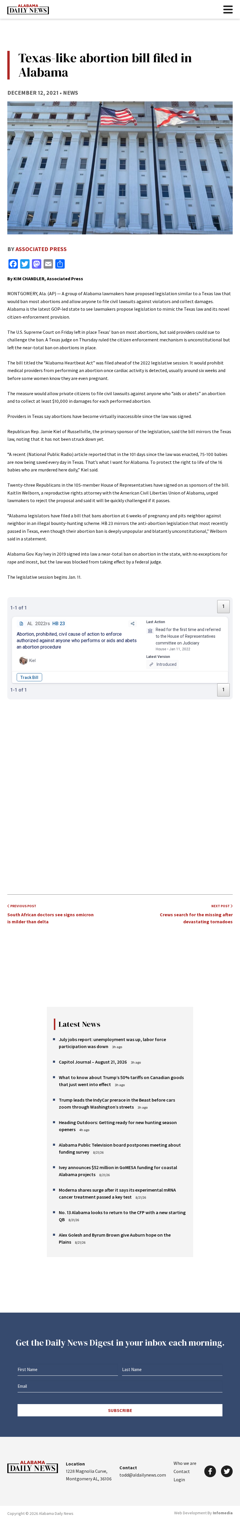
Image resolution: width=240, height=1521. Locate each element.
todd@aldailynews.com (142, 1475)
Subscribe (120, 1410)
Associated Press (41, 249)
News (70, 92)
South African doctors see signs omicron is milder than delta (50, 914)
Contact (182, 1471)
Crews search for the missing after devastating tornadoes (196, 914)
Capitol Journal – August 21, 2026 (93, 1062)
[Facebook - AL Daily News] (210, 1471)
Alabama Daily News (28, 9)
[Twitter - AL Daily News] (227, 1471)
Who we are (185, 1463)
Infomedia (223, 1512)
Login (179, 1479)
